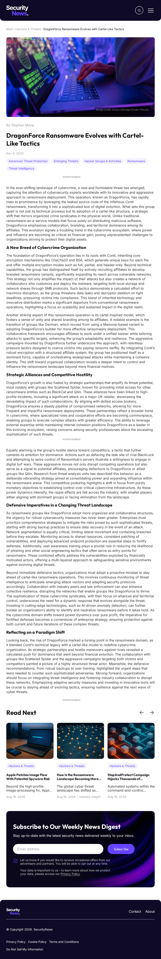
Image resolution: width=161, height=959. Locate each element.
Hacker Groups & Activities (102, 161)
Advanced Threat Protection (28, 161)
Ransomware (136, 161)
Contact (135, 911)
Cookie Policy (37, 941)
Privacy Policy (16, 941)
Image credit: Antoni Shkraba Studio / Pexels (122, 109)
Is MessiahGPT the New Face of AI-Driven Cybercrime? (130, 777)
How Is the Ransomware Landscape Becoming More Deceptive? (27, 777)
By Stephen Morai (20, 125)
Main (9, 29)
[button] (141, 712)
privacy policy (70, 874)
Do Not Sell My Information (24, 949)
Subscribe (121, 849)
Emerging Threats (66, 161)
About (150, 911)
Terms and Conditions (64, 941)
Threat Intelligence (21, 168)
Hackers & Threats (28, 29)
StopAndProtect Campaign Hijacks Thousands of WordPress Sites (78, 777)
